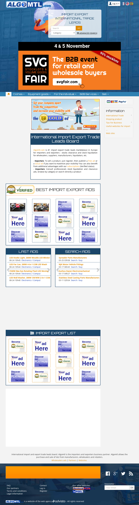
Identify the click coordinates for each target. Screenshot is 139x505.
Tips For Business (114, 122)
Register (43, 491)
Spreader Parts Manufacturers (73, 257)
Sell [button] (104, 94)
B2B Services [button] (88, 94)
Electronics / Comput (31, 260)
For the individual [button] (64, 94)
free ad (92, 161)
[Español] (131, 3)
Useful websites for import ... (118, 128)
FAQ (8, 485)
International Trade (115, 115)
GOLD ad (39, 163)
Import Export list (56, 333)
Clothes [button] (18, 94)
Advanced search (88, 33)
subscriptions (73, 166)
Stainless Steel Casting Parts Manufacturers (79, 277)
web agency (46, 501)
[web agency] (59, 501)
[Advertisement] (16, 139)
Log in (42, 488)
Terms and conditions (17, 491)
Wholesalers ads (59, 460)
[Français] (123, 3)
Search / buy (76, 260)
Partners (72, 460)
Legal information (15, 493)
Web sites (110, 133)
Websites (83, 460)
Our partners (13, 488)
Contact (43, 485)
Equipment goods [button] (38, 94)
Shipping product (114, 119)
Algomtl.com (39, 150)
